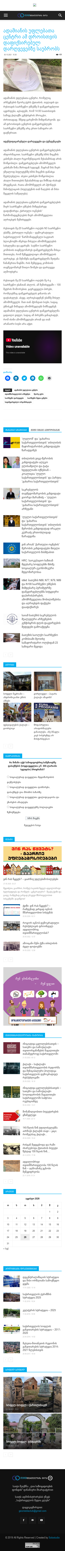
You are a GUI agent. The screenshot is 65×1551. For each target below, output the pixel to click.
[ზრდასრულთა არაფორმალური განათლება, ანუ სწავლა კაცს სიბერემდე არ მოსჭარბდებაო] (48, 712)
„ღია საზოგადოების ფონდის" (32, 1488)
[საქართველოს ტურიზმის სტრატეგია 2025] (11, 1297)
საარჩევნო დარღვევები (14, 398)
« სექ (5, 1248)
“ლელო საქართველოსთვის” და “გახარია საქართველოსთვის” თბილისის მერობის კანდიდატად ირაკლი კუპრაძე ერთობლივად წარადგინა (41, 526)
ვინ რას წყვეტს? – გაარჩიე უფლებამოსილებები (30, 879)
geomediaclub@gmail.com (32, 1511)
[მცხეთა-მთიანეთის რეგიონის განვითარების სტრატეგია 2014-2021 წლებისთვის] (11, 1347)
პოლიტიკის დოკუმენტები (21, 1268)
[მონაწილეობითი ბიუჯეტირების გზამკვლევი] (11, 1116)
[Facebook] (23, 1520)
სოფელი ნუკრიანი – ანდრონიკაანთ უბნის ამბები (14, 697)
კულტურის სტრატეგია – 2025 (39, 1310)
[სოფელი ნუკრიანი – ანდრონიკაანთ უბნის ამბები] (17, 681)
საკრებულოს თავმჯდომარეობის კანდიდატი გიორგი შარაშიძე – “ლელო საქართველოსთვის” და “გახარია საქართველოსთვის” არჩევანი (41, 499)
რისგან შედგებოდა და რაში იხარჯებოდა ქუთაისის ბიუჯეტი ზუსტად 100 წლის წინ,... (40, 1148)
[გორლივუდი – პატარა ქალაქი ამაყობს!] (48, 681)
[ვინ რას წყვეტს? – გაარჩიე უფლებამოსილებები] (32, 860)
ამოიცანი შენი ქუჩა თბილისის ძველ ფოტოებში (40, 944)
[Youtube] (41, 1520)
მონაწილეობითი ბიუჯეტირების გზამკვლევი (40, 1113)
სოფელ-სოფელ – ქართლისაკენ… (27, 1405)
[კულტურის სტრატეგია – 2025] (11, 1313)
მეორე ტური (39, 394)
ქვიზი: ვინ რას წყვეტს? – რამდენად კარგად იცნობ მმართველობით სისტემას (38, 909)
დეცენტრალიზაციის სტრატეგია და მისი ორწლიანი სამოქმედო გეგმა (41, 1280)
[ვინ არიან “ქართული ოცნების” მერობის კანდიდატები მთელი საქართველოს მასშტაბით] (11, 548)
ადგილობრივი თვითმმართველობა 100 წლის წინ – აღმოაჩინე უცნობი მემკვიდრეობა (40, 1167)
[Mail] (32, 1520)
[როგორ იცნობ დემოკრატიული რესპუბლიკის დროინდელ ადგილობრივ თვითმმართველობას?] (11, 926)
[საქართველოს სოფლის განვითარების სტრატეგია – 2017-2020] (11, 1329)
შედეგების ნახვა (32, 825)
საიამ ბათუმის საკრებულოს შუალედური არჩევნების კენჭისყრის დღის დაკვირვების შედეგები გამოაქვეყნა (41, 621)
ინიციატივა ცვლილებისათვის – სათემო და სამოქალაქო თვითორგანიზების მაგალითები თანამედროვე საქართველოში (41, 1049)
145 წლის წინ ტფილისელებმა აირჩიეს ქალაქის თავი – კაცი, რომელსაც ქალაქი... (40, 1131)
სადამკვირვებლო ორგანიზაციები (18, 402)
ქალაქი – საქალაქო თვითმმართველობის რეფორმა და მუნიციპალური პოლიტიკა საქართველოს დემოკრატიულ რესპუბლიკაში (41, 1070)
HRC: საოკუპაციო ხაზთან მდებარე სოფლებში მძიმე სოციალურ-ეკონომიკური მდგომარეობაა (38, 566)
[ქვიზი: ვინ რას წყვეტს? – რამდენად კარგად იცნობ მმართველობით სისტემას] (11, 910)
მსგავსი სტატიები (16, 430)
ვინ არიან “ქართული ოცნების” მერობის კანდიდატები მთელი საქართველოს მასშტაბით (41, 548)
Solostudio (54, 1537)
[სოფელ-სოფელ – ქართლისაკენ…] (32, 1395)
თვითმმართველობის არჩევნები (17, 394)
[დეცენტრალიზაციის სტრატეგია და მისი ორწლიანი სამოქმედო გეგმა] (11, 1281)
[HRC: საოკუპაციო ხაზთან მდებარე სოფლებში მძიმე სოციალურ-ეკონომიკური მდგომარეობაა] (11, 563)
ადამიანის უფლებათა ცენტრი (26, 390)
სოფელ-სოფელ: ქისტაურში (23, 1442)
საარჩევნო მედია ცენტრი (37, 398)
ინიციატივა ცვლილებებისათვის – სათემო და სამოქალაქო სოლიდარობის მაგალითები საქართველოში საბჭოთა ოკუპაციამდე (42, 1094)
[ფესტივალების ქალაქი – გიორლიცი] (17, 712)
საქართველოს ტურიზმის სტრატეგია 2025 (37, 1295)
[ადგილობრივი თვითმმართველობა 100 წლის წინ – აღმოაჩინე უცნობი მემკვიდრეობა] (11, 1166)
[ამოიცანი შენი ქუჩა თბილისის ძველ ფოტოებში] (11, 946)
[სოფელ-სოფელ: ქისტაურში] (32, 1431)
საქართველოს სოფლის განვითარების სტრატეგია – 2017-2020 (42, 1329)
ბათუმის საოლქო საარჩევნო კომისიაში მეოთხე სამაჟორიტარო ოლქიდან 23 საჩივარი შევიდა (40, 640)
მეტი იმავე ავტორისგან (45, 430)
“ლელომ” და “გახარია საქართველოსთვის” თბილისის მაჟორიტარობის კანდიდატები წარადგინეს (41, 444)
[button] (60, 15)
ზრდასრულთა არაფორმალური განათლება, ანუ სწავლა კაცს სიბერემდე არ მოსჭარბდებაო (46, 732)
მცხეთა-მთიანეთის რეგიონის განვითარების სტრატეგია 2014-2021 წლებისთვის (41, 1347)
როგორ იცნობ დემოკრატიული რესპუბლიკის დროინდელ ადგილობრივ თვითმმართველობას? (41, 928)
